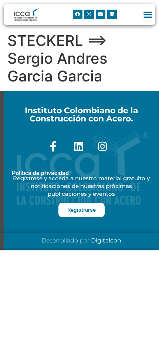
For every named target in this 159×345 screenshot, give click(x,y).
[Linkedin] (112, 14)
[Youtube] (100, 14)
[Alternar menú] (148, 14)
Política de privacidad (40, 173)
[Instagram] (89, 14)
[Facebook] (77, 14)
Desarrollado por (81, 240)
